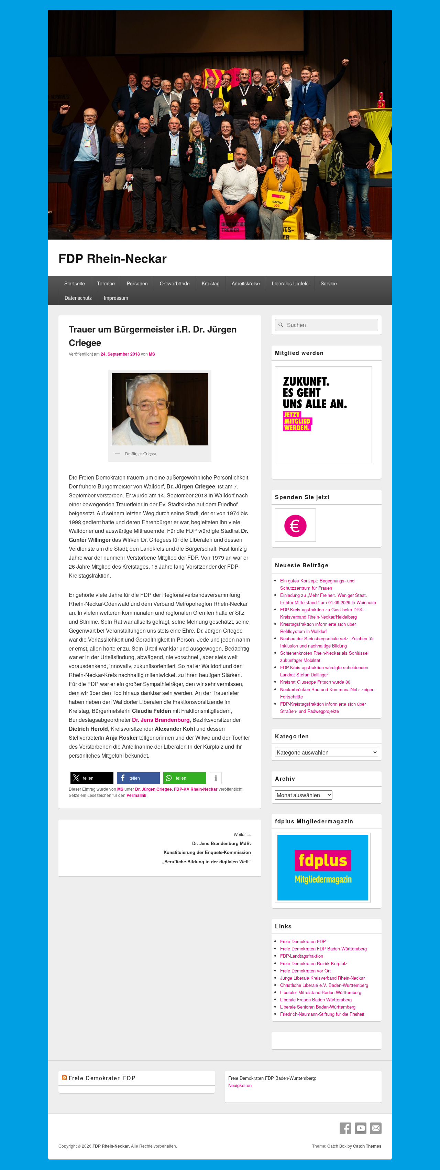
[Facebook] (345, 1128)
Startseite (74, 283)
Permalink (136, 795)
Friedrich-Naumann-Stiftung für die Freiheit (322, 1014)
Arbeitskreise (246, 283)
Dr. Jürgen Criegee (153, 789)
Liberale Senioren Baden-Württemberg (317, 1006)
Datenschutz (78, 297)
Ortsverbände (175, 283)
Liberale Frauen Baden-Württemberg (316, 999)
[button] (91, 778)
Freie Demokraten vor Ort (305, 970)
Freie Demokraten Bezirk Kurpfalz (314, 963)
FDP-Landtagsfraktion (301, 955)
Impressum (116, 297)
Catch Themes (367, 1146)
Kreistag (211, 283)
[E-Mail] (376, 1128)
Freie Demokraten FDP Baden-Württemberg (323, 948)
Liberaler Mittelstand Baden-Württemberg (320, 992)
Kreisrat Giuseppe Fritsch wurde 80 (315, 681)
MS (152, 354)
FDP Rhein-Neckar (112, 258)
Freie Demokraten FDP (303, 941)
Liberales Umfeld (290, 283)
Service (329, 283)
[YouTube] (360, 1128)
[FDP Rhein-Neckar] (220, 237)
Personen (137, 283)
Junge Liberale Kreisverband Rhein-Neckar (322, 977)
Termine (106, 283)
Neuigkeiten (240, 1085)
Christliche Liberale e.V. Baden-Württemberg (324, 985)
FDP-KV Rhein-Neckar (196, 789)
